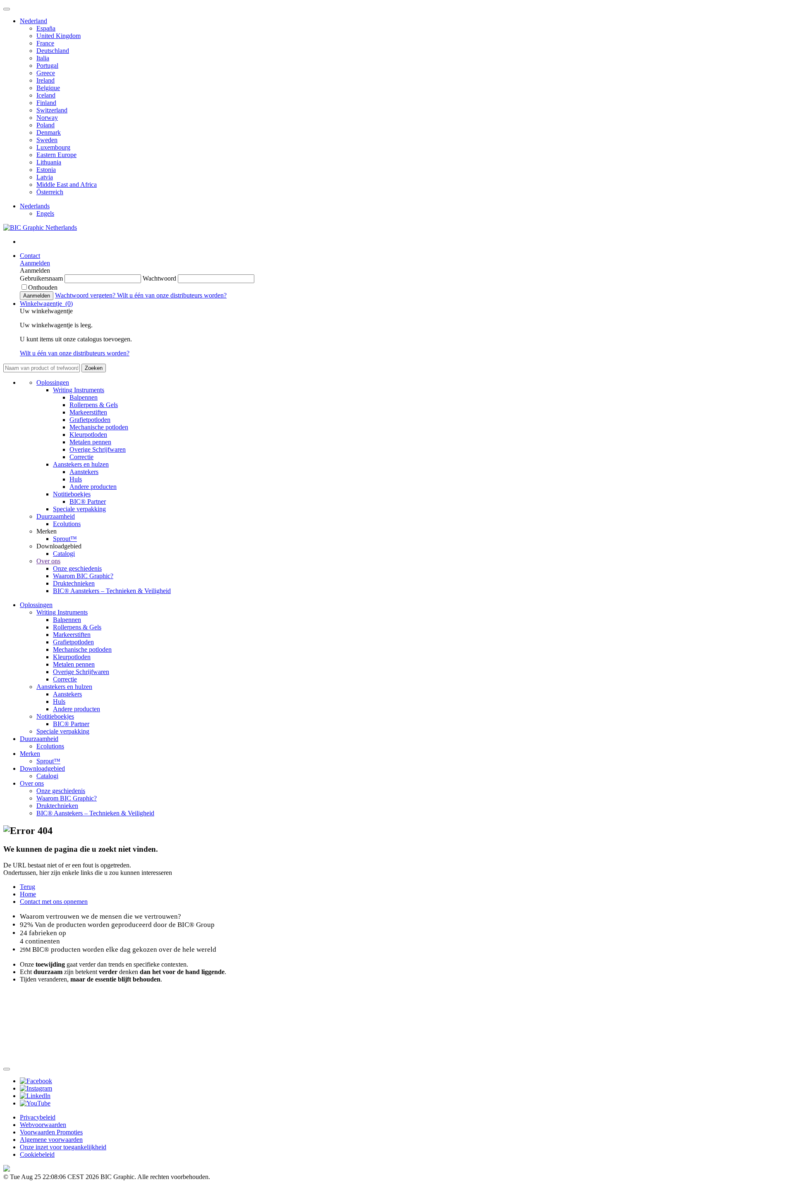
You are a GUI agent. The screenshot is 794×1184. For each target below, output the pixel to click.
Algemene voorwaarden (51, 1139)
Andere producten (93, 486)
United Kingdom (58, 35)
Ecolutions (67, 523)
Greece (45, 72)
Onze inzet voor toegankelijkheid (63, 1147)
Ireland (45, 80)
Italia (42, 58)
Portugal (47, 65)
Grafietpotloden (89, 419)
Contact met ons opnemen (54, 901)
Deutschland (52, 50)
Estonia (46, 169)
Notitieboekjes (72, 494)
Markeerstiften (88, 412)
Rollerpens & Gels (93, 404)
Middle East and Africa (66, 184)
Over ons (48, 561)
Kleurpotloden (88, 434)
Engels (45, 213)
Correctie (81, 456)
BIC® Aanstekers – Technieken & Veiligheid (112, 590)
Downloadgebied (42, 768)
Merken (30, 753)
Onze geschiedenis (77, 568)
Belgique (48, 87)
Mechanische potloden (98, 427)
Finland (46, 102)
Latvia (44, 177)
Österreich (49, 191)
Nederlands (35, 206)
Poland (45, 125)
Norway (47, 117)
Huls (75, 479)
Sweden (46, 139)
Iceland (45, 95)
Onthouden (42, 287)
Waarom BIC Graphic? (83, 575)
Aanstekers (83, 471)
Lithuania (48, 162)
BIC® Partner (87, 501)
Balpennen (83, 397)
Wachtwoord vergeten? (86, 295)
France (45, 43)
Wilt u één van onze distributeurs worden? (172, 295)
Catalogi (64, 553)
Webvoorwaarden (43, 1124)
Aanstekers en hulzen (81, 464)
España (45, 28)
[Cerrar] (6, 1069)
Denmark (48, 132)
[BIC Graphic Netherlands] (40, 227)
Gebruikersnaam (42, 278)
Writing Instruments (78, 389)
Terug (27, 886)
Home (28, 894)
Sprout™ (65, 538)
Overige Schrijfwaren (97, 449)
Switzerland (51, 110)
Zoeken (94, 368)
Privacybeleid (37, 1117)
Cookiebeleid (37, 1154)
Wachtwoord (160, 278)
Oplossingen (52, 382)
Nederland (33, 20)
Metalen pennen (90, 441)
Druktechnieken (74, 583)
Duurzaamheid (55, 516)
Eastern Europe (56, 154)
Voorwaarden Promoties (51, 1132)
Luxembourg (53, 147)
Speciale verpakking (79, 508)
